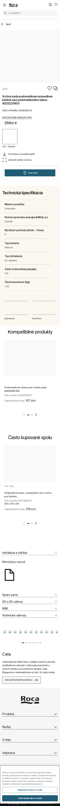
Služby (6, 727)
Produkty (8, 714)
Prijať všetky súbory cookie (30, 798)
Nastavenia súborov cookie (30, 790)
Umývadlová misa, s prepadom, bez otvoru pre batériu (27, 495)
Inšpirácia (8, 752)
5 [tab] (37, 642)
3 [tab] (30, 642)
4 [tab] (33, 642)
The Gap (9, 486)
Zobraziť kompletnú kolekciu (18, 680)
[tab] (30, 553)
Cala (6, 654)
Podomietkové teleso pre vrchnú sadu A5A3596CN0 (25, 389)
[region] (30, 784)
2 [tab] (32, 523)
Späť (8, 24)
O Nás (6, 739)
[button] (5, 13)
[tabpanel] (30, 374)
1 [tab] (28, 523)
